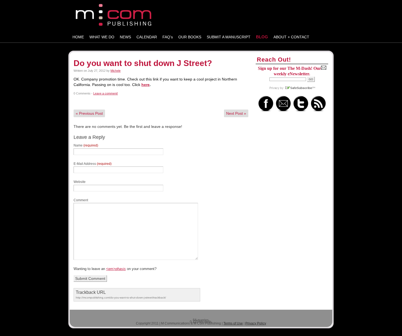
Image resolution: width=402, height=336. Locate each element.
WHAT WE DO (101, 37)
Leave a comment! (105, 93)
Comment (81, 200)
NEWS (125, 37)
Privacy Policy (255, 323)
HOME (78, 37)
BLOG (262, 37)
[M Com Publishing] (201, 16)
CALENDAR (146, 37)
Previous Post (89, 113)
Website (80, 182)
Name (86, 145)
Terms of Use (233, 323)
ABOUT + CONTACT (291, 37)
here (145, 84)
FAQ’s (167, 37)
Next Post (236, 113)
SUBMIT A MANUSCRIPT (228, 37)
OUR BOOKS (189, 37)
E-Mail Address (93, 164)
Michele (115, 70)
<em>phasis (116, 269)
